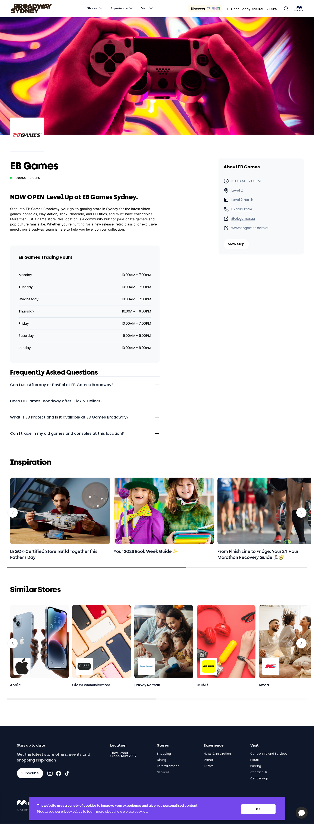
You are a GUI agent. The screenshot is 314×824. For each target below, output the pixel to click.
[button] (302, 813)
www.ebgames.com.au (250, 228)
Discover (198, 8)
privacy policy (71, 811)
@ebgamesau (243, 218)
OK (258, 809)
